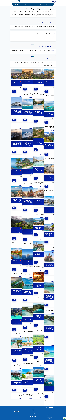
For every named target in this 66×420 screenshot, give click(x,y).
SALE (52, 252)
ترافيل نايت (50, 4)
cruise (33, 412)
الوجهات (40, 4)
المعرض (43, 4)
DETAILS (20, 96)
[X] (17, 411)
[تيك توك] (15, 4)
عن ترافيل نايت (46, 4)
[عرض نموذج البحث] (10, 1)
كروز (34, 4)
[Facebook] (19, 411)
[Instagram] (19, 4)
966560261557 (14, 1)
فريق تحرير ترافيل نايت (33, 416)
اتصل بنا (26, 4)
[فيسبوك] (17, 4)
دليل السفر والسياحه (30, 4)
